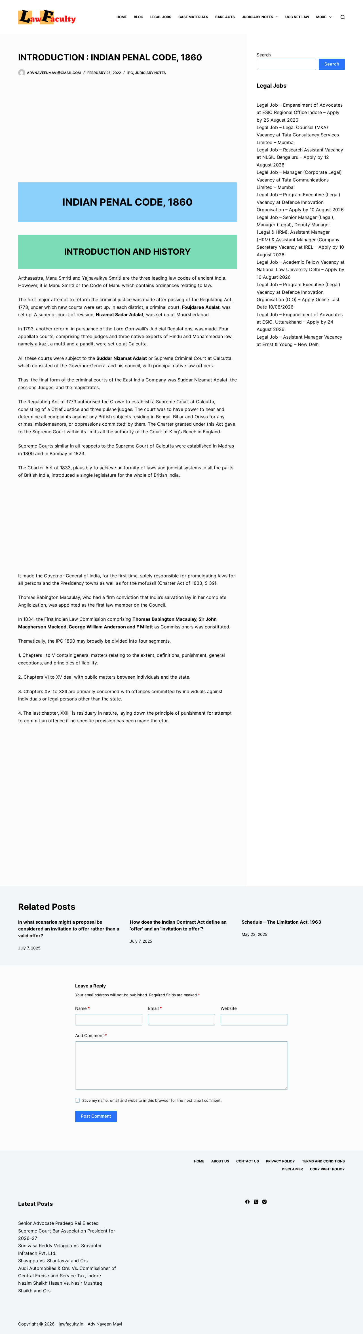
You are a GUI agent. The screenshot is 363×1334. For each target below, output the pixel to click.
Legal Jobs (160, 17)
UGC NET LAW (297, 17)
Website (229, 1008)
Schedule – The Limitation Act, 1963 (281, 922)
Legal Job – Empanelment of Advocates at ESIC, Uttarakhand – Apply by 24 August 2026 (300, 322)
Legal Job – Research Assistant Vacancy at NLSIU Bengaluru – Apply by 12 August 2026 (300, 157)
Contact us (247, 1161)
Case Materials (193, 17)
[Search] (343, 17)
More (321, 17)
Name (82, 1008)
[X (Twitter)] (256, 1202)
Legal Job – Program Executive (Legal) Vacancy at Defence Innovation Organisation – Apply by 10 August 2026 (300, 202)
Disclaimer (292, 1169)
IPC (130, 73)
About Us (220, 1161)
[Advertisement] (127, 127)
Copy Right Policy (327, 1169)
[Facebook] (247, 1202)
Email (155, 1008)
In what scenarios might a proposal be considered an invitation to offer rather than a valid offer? (68, 928)
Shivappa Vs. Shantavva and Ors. (53, 1260)
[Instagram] (264, 1202)
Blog (138, 17)
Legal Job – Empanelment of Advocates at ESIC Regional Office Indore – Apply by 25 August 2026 (300, 112)
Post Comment (96, 1116)
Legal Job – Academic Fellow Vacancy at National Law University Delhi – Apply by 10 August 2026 (301, 269)
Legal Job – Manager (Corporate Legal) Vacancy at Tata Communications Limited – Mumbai (299, 179)
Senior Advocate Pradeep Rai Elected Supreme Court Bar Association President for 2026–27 (66, 1230)
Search (264, 55)
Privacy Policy (280, 1161)
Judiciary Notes (257, 17)
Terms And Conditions (323, 1161)
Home (122, 17)
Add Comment (91, 1035)
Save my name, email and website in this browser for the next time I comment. (152, 1100)
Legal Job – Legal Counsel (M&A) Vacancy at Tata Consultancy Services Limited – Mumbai (298, 134)
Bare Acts (225, 17)
